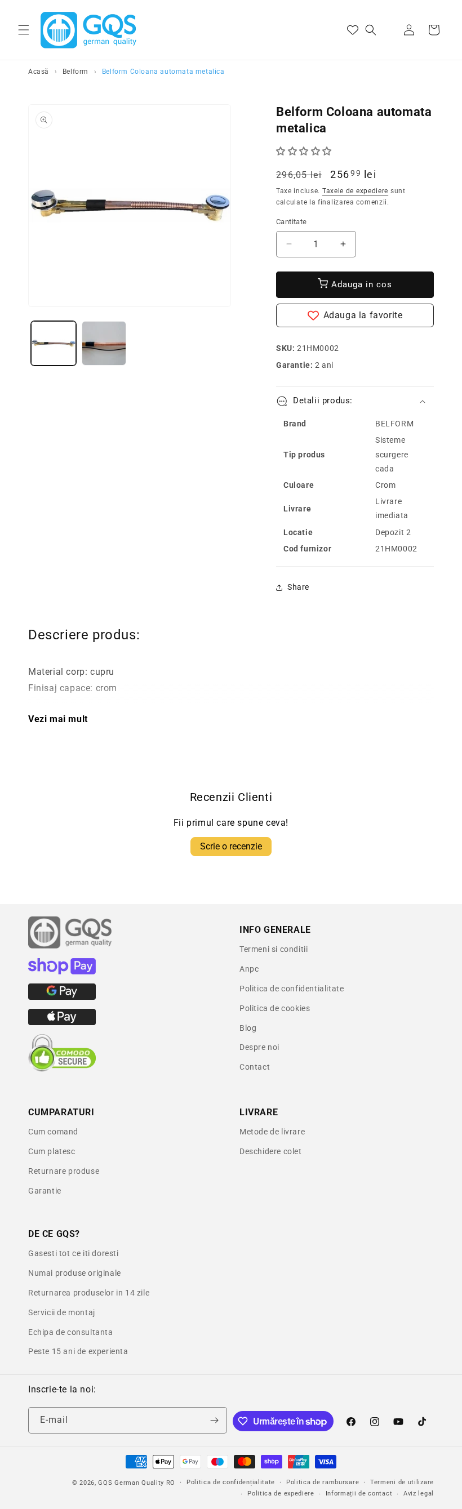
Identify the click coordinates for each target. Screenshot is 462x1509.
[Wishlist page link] (352, 29)
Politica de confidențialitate (230, 1482)
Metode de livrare (272, 1131)
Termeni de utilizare (402, 1482)
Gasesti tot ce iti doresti (73, 1253)
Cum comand (53, 1131)
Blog (247, 1027)
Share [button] (298, 586)
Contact (254, 1066)
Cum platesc (51, 1151)
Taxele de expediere (355, 191)
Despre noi (259, 1047)
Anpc (249, 968)
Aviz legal (418, 1493)
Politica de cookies (274, 1008)
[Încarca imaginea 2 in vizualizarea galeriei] (104, 343)
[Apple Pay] (62, 1022)
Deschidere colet (270, 1151)
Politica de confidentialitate (291, 988)
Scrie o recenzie (231, 846)
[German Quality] (70, 946)
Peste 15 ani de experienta (78, 1351)
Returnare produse (63, 1171)
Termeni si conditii (273, 949)
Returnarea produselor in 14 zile (88, 1292)
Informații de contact (359, 1493)
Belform (75, 71)
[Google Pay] (62, 996)
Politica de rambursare (322, 1482)
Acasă (38, 71)
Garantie (44, 1190)
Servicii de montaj (61, 1312)
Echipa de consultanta (70, 1332)
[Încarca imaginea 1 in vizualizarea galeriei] (53, 343)
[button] (23, 29)
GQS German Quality (131, 1482)
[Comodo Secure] (62, 1069)
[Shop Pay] (62, 971)
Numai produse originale (74, 1272)
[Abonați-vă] (214, 1420)
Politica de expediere (280, 1493)
